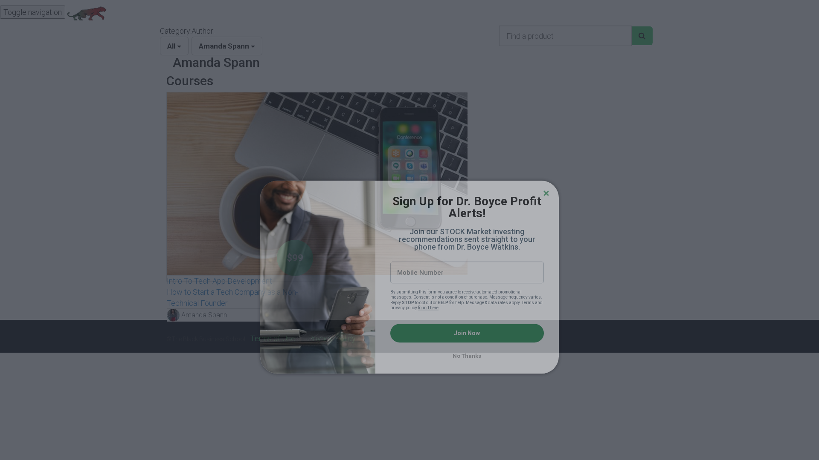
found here (428, 261)
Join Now (467, 286)
